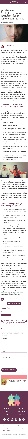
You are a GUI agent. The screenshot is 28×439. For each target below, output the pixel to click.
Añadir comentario (15, 303)
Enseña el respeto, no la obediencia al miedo (20, 322)
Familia (3, 7)
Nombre (3, 351)
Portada (3, 315)
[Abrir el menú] (2, 2)
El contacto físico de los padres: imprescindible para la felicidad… (17, 381)
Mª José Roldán (9, 45)
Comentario (4, 338)
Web (2, 363)
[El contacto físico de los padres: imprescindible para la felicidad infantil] (5, 382)
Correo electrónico (6, 357)
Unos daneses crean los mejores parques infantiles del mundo (8, 322)
